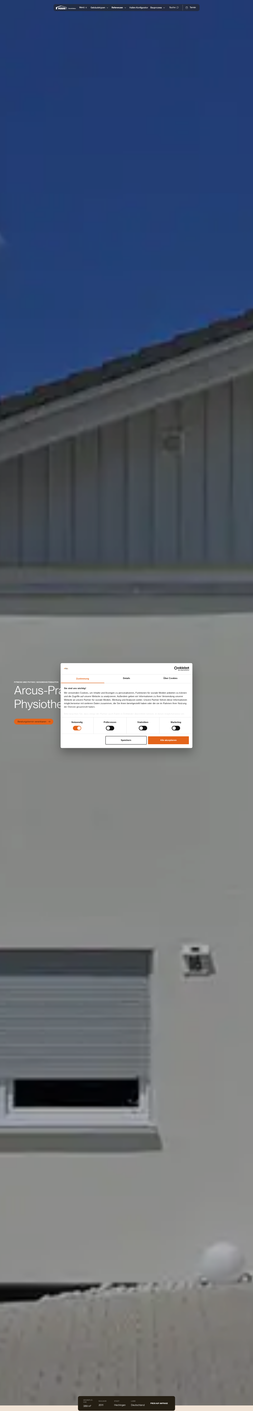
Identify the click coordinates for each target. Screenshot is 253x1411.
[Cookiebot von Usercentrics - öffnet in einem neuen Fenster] (176, 668)
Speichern (126, 740)
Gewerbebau (72, 8)
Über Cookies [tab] (170, 678)
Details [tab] (126, 678)
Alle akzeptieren (168, 740)
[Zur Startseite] (62, 7)
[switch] (110, 728)
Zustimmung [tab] (82, 679)
